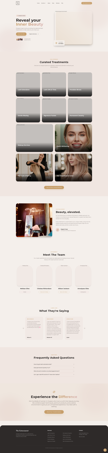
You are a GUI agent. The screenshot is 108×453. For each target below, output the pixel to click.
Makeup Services (66, 435)
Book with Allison (63, 291)
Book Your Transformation (54, 412)
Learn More (33, 95)
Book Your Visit (21, 34)
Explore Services (33, 34)
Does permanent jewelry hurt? (42, 367)
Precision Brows (51, 437)
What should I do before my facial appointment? (47, 371)
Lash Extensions (51, 433)
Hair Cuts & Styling (67, 439)
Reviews (58, 3)
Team (53, 3)
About (49, 3)
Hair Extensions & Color (68, 441)
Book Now (23, 95)
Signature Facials (51, 441)
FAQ (62, 3)
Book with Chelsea (44, 291)
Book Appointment (87, 3)
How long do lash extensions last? (43, 364)
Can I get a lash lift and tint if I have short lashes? (47, 374)
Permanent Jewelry (67, 433)
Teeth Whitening (66, 437)
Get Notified (43, 180)
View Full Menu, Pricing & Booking (54, 187)
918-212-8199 (82, 436)
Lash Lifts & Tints (51, 435)
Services (43, 3)
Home (38, 3)
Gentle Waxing (50, 439)
